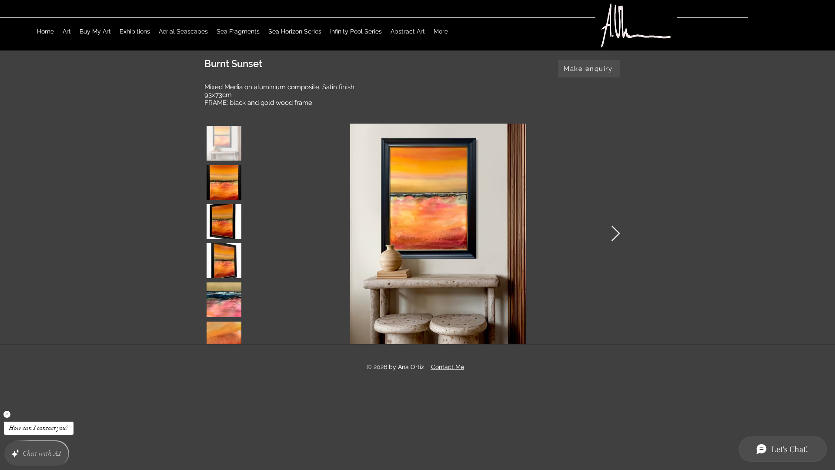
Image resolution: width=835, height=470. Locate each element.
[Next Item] (616, 233)
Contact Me (447, 366)
